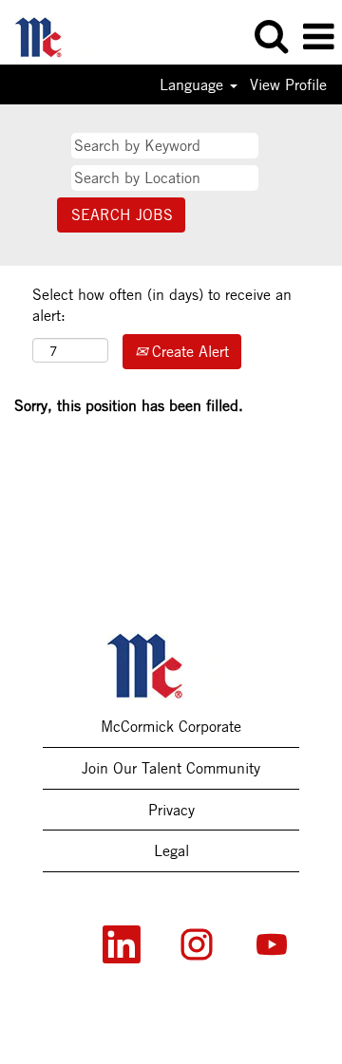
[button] (318, 37)
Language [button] (194, 84)
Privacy (171, 809)
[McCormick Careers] (47, 35)
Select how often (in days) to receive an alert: (162, 305)
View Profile (288, 84)
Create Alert (188, 351)
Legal (171, 850)
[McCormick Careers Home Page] (171, 666)
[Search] (270, 36)
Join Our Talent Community (171, 767)
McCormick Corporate (171, 726)
